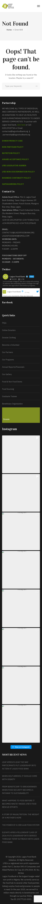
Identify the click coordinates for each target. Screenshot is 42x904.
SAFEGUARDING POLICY (13, 184)
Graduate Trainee (9, 396)
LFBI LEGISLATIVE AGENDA (14, 165)
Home (9, 30)
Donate (6, 419)
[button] (21, 454)
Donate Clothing (9, 337)
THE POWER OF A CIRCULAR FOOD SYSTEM (20, 825)
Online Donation (9, 330)
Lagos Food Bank (14, 292)
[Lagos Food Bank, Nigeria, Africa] (8, 6)
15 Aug (27, 292)
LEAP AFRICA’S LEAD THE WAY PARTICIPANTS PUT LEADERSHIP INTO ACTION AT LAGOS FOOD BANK (19, 765)
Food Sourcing (8, 389)
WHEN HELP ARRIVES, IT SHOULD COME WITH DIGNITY (19, 777)
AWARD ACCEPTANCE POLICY (15, 159)
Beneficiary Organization (12, 404)
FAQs (4, 323)
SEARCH (36, 86)
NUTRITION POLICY (11, 153)
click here (21, 125)
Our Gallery (7, 374)
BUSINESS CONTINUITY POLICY (16, 178)
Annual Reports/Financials (13, 367)
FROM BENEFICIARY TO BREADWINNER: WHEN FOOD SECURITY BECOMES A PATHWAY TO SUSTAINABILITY (19, 789)
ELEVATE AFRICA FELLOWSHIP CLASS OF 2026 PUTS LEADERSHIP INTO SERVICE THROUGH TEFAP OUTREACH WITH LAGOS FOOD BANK (20, 837)
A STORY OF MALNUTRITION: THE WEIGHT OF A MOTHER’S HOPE (20, 816)
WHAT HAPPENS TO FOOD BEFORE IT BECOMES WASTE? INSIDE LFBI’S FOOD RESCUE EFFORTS (19, 803)
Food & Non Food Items (12, 381)
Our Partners (7, 352)
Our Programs (8, 359)
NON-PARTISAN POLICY (12, 147)
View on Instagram (22, 747)
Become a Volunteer (10, 345)
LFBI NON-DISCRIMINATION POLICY (18, 172)
